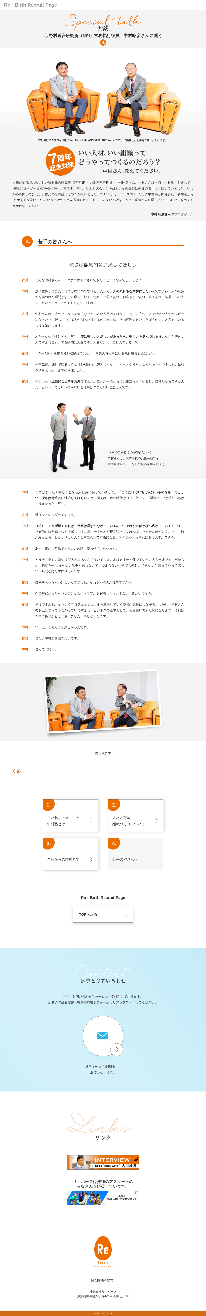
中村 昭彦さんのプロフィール (172, 214)
